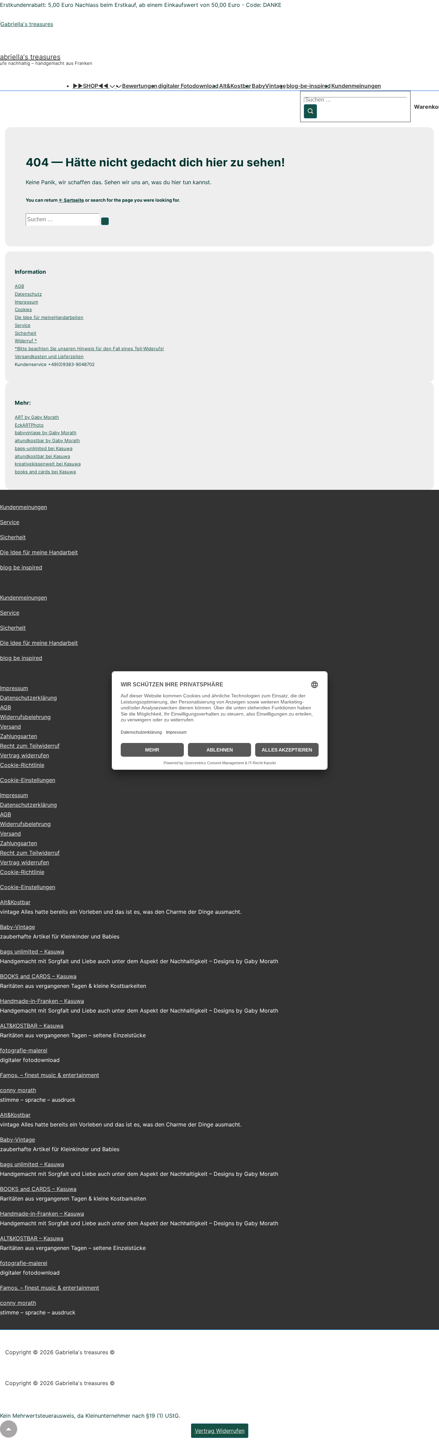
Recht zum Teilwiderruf (30, 745)
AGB (19, 286)
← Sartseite (71, 200)
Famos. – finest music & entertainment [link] (49, 1075)
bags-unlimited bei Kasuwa (43, 448)
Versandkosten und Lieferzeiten (49, 356)
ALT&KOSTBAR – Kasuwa (31, 1025)
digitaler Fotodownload (188, 85)
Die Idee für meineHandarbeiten (49, 317)
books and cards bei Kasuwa (45, 471)
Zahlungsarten (18, 736)
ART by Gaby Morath (37, 417)
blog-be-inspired (308, 85)
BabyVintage (269, 85)
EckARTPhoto (29, 425)
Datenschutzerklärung (28, 697)
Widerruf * (26, 340)
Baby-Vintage (17, 926)
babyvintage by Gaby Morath (45, 432)
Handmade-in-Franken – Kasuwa (42, 1000)
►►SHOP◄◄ (90, 85)
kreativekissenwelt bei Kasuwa (48, 463)
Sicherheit (25, 333)
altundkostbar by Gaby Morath (47, 440)
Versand (10, 726)
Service (23, 325)
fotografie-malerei (23, 1050)
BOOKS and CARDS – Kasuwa (38, 976)
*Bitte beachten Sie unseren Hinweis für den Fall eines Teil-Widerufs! (89, 348)
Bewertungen (139, 85)
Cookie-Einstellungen (27, 780)
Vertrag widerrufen (24, 755)
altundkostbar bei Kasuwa (42, 456)
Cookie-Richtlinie (22, 764)
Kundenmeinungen (356, 85)
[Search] (105, 221)
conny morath (18, 1090)
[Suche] (310, 111)
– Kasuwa (51, 951)
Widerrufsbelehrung (25, 716)
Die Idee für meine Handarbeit (39, 552)
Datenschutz (28, 294)
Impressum (26, 302)
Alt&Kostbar (235, 85)
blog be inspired (21, 567)
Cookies (23, 309)
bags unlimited (19, 951)
